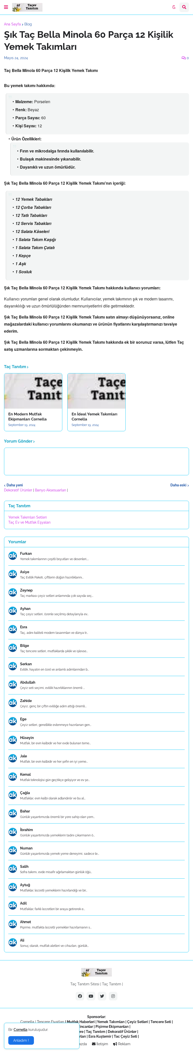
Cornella (27, 1022)
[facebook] (80, 996)
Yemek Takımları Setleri (27, 517)
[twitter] (102, 996)
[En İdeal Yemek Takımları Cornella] (96, 391)
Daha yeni (15, 485)
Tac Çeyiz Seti (125, 1036)
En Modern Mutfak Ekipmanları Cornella (27, 416)
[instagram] (113, 996)
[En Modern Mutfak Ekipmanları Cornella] (33, 391)
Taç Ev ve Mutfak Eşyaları (29, 522)
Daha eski (178, 485)
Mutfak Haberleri (81, 1022)
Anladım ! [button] (21, 1040)
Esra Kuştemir (99, 1036)
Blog (28, 24)
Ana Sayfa (12, 24)
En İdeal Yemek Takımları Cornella (94, 416)
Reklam (123, 1044)
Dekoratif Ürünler (18, 490)
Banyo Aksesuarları (51, 490)
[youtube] (91, 996)
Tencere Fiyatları (50, 1022)
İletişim (101, 1044)
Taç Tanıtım (111, 984)
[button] (6, 7)
